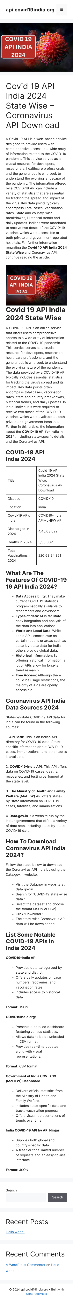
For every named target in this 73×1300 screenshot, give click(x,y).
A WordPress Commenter (25, 1265)
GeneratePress (36, 1294)
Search (11, 1190)
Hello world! (15, 1232)
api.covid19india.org (30, 10)
